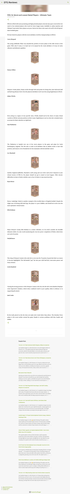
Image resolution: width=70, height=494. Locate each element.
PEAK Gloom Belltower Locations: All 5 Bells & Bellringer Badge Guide (34, 459)
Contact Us (5, 489)
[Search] (68, 2)
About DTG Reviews (8, 487)
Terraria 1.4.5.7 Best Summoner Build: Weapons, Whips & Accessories (34, 345)
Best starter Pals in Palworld (25, 372)
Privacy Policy (6, 488)
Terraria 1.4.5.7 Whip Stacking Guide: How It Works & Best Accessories (34, 472)
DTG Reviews (10, 2)
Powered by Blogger (36, 492)
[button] (8, 20)
